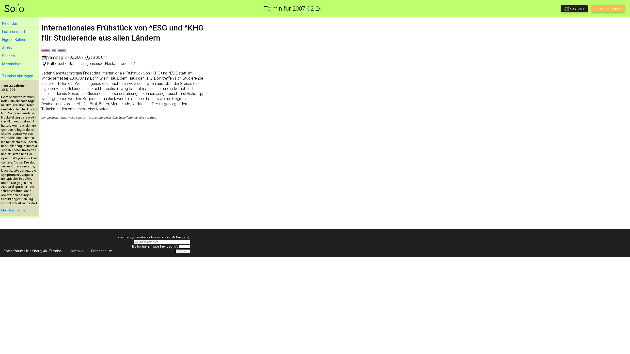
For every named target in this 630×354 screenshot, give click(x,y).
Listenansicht (13, 31)
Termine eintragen (17, 76)
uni (53, 50)
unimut (62, 50)
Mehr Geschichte (13, 210)
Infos (185, 237)
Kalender (9, 23)
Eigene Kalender (16, 39)
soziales (45, 50)
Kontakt (76, 251)
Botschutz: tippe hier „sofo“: (155, 246)
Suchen (8, 56)
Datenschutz (101, 251)
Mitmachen (11, 64)
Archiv (7, 47)
